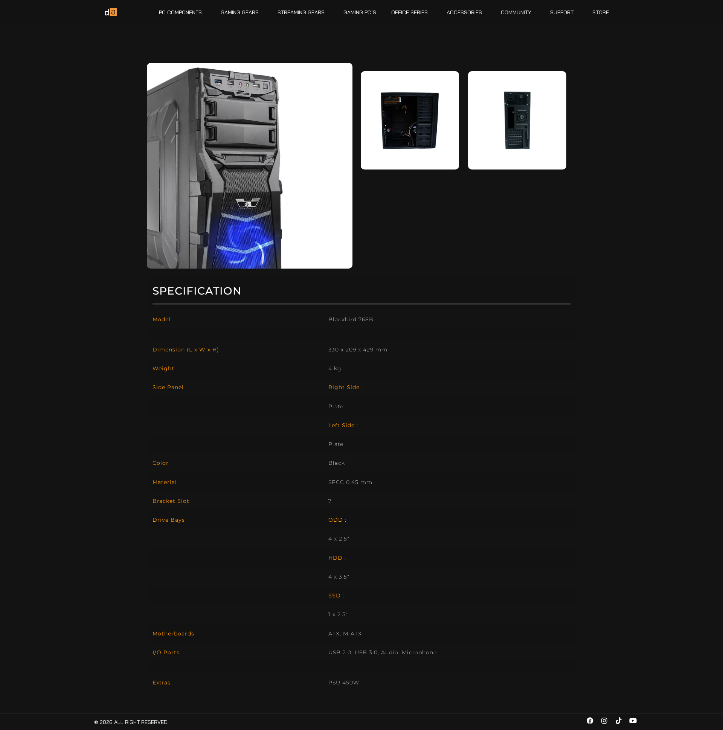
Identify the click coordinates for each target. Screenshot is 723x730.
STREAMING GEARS (301, 12)
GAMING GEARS (240, 12)
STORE (600, 12)
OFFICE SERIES (409, 12)
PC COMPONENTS (180, 12)
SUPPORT (562, 12)
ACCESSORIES (464, 12)
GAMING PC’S (359, 12)
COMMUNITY (516, 12)
